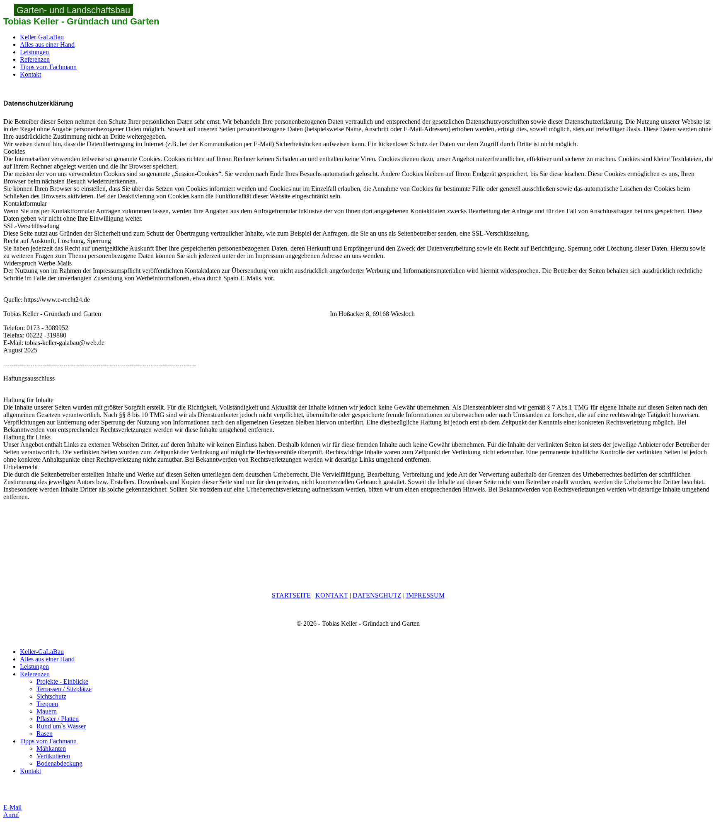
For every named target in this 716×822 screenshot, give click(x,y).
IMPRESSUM (425, 595)
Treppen (47, 703)
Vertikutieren (53, 755)
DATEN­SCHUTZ (377, 595)
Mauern (46, 711)
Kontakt (30, 74)
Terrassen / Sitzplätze (64, 688)
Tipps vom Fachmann (48, 66)
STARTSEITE (291, 595)
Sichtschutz (51, 696)
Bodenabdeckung (59, 763)
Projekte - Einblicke (62, 681)
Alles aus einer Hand (47, 44)
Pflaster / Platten (57, 718)
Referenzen (35, 59)
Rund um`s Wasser (61, 726)
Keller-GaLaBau (42, 37)
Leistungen (34, 51)
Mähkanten (51, 748)
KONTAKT (331, 595)
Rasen (44, 733)
